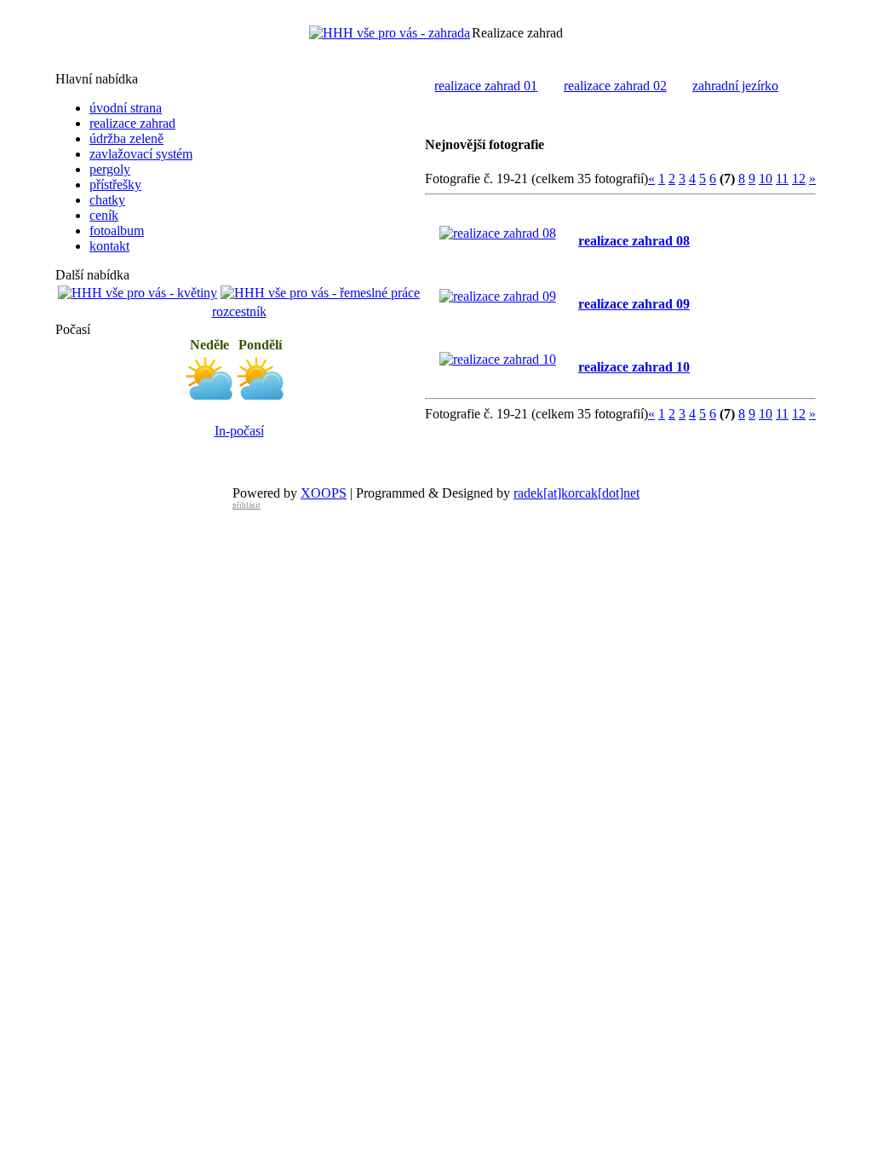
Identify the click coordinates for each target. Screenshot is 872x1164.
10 (765, 178)
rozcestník (239, 311)
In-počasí (239, 431)
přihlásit (246, 505)
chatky (107, 200)
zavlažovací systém (140, 154)
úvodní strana (125, 108)
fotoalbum (116, 230)
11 (782, 178)
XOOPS (324, 493)
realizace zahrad (132, 123)
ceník (103, 215)
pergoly (109, 169)
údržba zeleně (126, 138)
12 (799, 178)
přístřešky (115, 184)
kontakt (109, 246)
